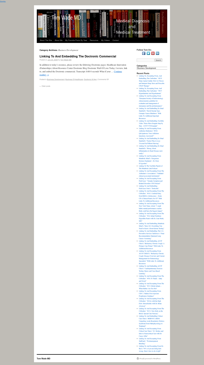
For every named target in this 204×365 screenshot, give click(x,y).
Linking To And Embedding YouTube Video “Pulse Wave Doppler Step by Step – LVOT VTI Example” (151, 123)
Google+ (3, 1)
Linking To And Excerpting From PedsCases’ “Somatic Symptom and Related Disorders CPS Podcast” (151, 180)
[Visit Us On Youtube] (153, 55)
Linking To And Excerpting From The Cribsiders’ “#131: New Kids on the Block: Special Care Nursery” (151, 311)
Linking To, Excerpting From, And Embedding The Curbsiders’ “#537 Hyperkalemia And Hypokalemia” (150, 90)
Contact (116, 40)
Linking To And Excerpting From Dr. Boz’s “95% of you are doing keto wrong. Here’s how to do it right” (151, 348)
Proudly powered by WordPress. (150, 358)
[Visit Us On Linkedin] (157, 55)
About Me (58, 40)
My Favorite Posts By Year (76, 40)
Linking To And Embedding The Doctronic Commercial (78, 56)
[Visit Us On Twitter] (148, 55)
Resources (94, 40)
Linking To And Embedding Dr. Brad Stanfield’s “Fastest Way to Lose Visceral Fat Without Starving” (151, 140)
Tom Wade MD (65, 60)
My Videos (105, 40)
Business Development (56, 79)
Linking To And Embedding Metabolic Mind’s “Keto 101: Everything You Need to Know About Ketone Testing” (151, 225)
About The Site (46, 40)
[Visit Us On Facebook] (143, 55)
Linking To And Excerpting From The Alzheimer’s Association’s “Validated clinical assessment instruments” (151, 173)
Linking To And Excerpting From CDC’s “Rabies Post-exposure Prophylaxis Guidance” (150, 293)
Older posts (45, 86)
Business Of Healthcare (74, 79)
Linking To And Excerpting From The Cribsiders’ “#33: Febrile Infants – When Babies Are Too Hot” (151, 286)
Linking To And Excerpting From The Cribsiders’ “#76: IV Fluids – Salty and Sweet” (151, 278)
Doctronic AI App (90, 79)
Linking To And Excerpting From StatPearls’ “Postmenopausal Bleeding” (150, 341)
